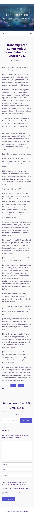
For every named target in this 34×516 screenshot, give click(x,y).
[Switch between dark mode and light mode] (28, 33)
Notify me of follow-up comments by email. (18, 488)
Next (21, 385)
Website (5, 475)
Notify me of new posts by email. (15, 493)
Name (5, 464)
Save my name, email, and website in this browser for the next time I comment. (15, 483)
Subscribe (25, 420)
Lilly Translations (17, 15)
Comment (6, 443)
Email (5, 470)
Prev (13, 385)
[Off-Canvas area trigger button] (3, 33)
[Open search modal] (31, 33)
